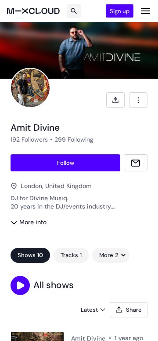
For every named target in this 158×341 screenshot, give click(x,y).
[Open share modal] (115, 100)
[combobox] (138, 100)
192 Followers (29, 139)
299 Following (73, 139)
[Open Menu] (145, 11)
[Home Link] (33, 11)
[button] (20, 285)
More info (33, 222)
